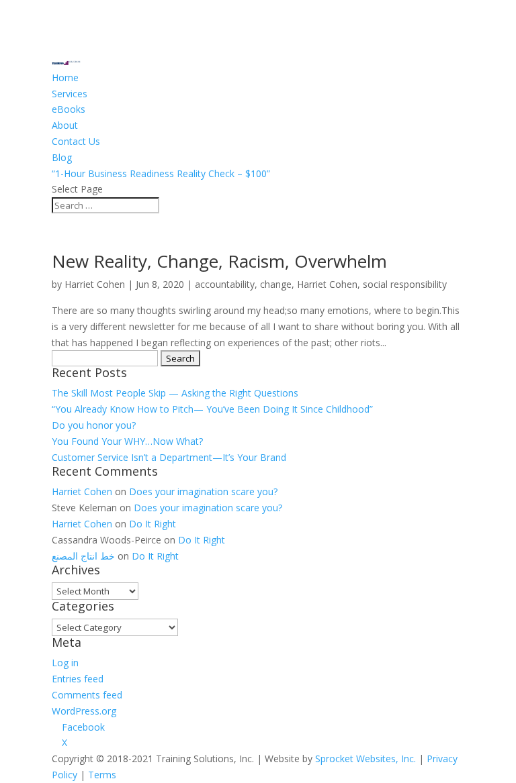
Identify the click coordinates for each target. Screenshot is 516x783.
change (276, 284)
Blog (62, 157)
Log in (65, 662)
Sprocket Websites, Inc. (365, 758)
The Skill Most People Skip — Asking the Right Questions (175, 392)
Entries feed (77, 678)
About (65, 125)
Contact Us (76, 141)
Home (65, 77)
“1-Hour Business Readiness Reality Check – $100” (161, 173)
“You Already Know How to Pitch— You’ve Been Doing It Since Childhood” (212, 409)
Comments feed (87, 694)
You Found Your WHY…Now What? (127, 441)
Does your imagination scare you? (203, 491)
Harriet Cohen (94, 284)
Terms (102, 774)
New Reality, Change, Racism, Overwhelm (219, 261)
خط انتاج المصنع (83, 556)
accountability (225, 284)
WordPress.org (84, 710)
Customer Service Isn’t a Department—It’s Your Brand (169, 457)
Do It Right (152, 523)
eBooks (68, 109)
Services (69, 93)
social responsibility (405, 284)
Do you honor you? (94, 425)
